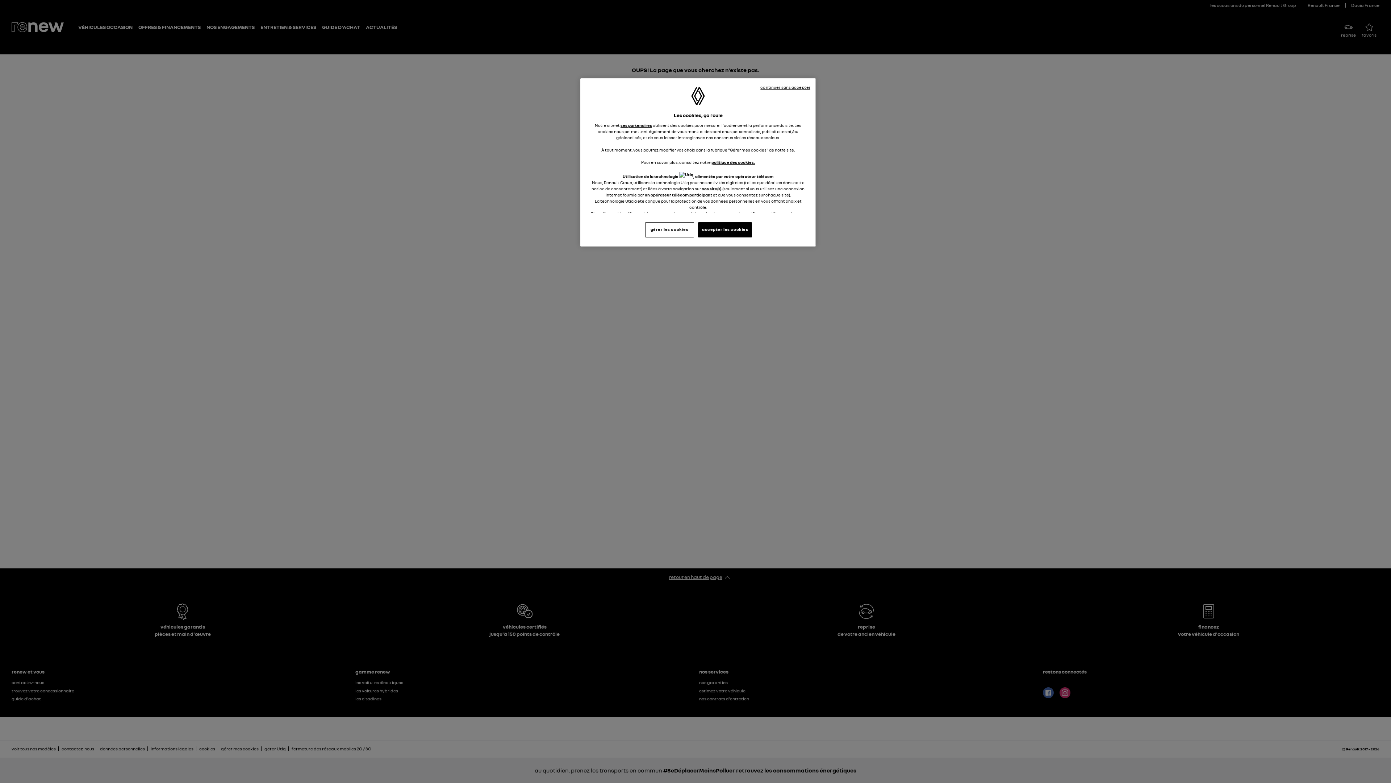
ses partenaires (636, 125)
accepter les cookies (725, 229)
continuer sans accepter (785, 87)
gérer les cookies (670, 229)
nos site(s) (712, 188)
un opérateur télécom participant (678, 195)
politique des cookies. (733, 162)
